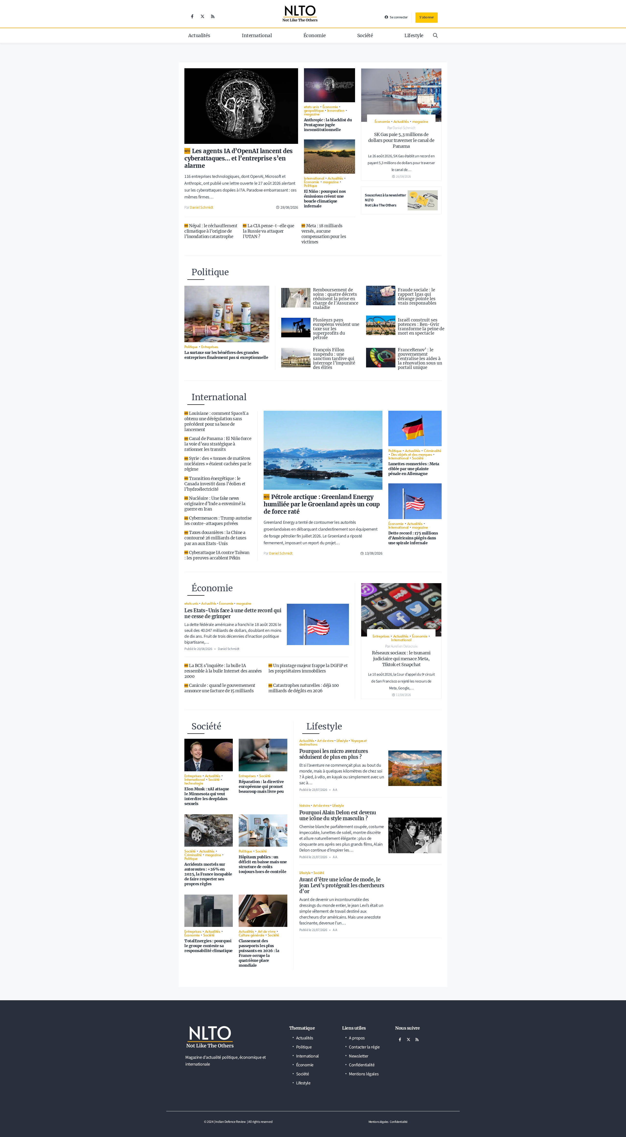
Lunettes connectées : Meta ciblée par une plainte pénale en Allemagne (413, 468)
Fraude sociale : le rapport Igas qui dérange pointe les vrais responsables (417, 296)
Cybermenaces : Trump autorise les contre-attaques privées (218, 520)
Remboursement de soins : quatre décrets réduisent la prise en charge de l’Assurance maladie (335, 298)
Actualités (199, 35)
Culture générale (251, 934)
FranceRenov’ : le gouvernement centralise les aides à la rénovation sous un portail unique (420, 358)
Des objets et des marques (411, 454)
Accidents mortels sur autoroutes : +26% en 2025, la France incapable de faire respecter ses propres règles (208, 874)
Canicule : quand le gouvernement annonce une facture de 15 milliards (219, 688)
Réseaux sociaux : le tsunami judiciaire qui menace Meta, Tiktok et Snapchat (401, 658)
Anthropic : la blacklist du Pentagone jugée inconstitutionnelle (328, 124)
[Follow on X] (202, 16)
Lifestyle (413, 35)
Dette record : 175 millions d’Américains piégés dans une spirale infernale (413, 538)
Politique (310, 185)
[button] (435, 35)
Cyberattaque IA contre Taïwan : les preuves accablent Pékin (216, 555)
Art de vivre (267, 931)
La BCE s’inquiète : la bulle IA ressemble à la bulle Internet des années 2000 (223, 671)
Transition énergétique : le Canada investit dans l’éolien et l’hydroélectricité (215, 484)
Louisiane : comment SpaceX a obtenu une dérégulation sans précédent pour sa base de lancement (216, 421)
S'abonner (426, 17)
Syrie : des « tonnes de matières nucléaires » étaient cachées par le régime (217, 464)
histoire (304, 805)
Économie (314, 35)
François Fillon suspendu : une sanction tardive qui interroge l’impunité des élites (334, 358)
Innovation (336, 110)
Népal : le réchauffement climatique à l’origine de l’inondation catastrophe (210, 231)
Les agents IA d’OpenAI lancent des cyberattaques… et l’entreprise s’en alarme (238, 158)
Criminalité (432, 450)
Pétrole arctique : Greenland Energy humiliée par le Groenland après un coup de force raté (322, 504)
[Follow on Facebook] (192, 16)
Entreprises (209, 346)
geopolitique (314, 110)
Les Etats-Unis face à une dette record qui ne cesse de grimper (232, 613)
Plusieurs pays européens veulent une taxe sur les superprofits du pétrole (336, 328)
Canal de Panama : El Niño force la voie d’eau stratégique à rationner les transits (217, 444)
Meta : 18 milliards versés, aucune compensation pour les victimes (324, 234)
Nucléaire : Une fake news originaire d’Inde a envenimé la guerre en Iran (214, 504)
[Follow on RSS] (213, 16)
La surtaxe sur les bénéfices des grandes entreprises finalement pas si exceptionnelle (226, 355)
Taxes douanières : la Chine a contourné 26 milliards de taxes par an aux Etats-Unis (215, 538)
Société (365, 35)
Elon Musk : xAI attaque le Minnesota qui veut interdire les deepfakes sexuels (206, 796)
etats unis (311, 106)
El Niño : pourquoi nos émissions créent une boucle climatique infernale (325, 198)
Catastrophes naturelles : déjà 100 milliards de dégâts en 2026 (303, 688)
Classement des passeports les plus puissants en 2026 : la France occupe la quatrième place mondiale (259, 953)
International (257, 35)
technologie (193, 782)
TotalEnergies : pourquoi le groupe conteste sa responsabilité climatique (208, 945)
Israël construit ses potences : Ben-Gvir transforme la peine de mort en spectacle (421, 326)
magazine (312, 113)
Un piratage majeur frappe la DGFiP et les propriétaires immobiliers (307, 668)
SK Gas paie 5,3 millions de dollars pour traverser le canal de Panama (401, 140)
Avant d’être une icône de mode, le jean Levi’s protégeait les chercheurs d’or (341, 885)
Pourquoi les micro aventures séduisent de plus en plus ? (333, 754)
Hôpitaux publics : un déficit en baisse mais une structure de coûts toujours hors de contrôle (263, 864)
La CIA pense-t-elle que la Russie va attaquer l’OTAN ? (268, 231)
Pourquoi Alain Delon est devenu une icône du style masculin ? (337, 815)
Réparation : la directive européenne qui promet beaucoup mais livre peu (261, 786)
